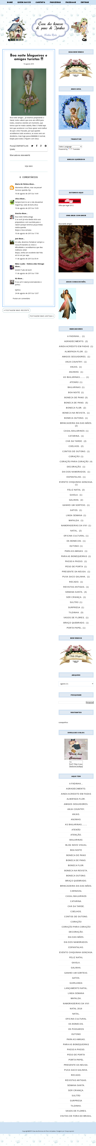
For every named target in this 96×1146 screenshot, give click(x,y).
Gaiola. (74, 495)
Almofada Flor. (74, 352)
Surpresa (74, 607)
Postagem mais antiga (41, 316)
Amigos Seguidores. (74, 357)
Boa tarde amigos (65, 224)
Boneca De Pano (74, 398)
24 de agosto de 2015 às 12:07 (27, 293)
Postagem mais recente (17, 310)
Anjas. (74, 367)
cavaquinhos (63, 722)
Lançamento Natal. (76, 988)
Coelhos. (74, 446)
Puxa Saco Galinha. (74, 577)
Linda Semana (74, 515)
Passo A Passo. (74, 561)
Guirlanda (76, 983)
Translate (76, 149)
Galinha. (74, 500)
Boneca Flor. (74, 408)
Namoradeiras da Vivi (74, 526)
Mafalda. (74, 520)
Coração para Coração (74, 462)
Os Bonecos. (74, 541)
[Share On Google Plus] (41, 146)
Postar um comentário (21, 298)
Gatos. (74, 510)
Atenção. (76, 835)
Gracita (18, 213)
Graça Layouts (69, 1131)
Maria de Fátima (22, 184)
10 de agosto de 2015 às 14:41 (27, 193)
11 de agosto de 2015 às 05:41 (27, 259)
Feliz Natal (74, 490)
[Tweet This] (32, 146)
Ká (16, 278)
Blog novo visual (76, 845)
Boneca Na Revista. (74, 413)
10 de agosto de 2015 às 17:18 (27, 233)
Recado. (74, 582)
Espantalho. (74, 477)
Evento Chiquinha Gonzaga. (76, 482)
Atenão (74, 382)
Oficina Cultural (74, 536)
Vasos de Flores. (74, 618)
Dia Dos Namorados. (74, 472)
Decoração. (74, 467)
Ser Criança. (74, 597)
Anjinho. (74, 372)
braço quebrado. (74, 623)
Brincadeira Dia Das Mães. (76, 423)
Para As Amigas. (74, 551)
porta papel (74, 628)
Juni (16, 238)
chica (17, 199)
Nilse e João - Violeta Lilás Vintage (29, 264)
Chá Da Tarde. (74, 441)
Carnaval (76, 891)
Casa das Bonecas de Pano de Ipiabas (44, 1131)
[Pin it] (45, 146)
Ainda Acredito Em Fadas (74, 346)
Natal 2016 (76, 1009)
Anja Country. (74, 362)
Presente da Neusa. (74, 572)
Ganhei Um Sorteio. (74, 505)
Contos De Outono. (74, 451)
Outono (74, 546)
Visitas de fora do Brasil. (76, 1116)
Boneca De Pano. (74, 403)
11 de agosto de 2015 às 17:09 (27, 273)
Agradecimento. (74, 341)
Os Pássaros (76, 1029)
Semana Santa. (74, 592)
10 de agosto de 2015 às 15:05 (27, 208)
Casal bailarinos (74, 431)
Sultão (74, 602)
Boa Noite (25, 155)
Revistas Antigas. (74, 587)
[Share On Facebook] (37, 146)
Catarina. (74, 436)
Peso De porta (74, 567)
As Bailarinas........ (74, 377)
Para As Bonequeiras (74, 556)
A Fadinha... (74, 336)
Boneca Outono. (74, 418)
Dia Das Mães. (76, 937)
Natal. (74, 531)
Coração (74, 457)
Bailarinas (74, 387)
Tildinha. (74, 613)
